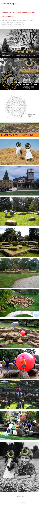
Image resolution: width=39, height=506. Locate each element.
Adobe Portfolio (23, 503)
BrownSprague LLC (11, 4)
